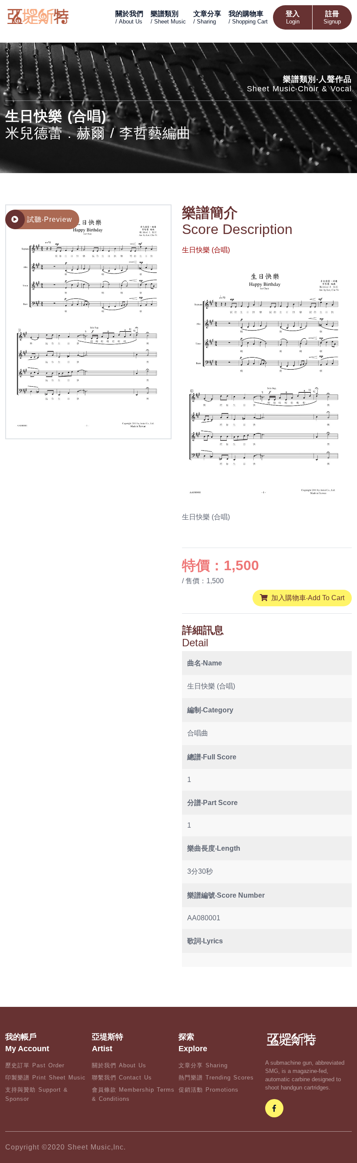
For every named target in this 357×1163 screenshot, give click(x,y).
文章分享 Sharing (203, 1065)
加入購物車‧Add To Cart (307, 598)
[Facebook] (274, 1108)
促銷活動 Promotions (208, 1089)
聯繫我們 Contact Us (122, 1077)
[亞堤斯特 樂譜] (38, 16)
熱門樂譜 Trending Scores (216, 1077)
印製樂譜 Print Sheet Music (45, 1077)
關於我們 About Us (119, 1065)
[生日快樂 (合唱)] (88, 321)
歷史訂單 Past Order (34, 1065)
